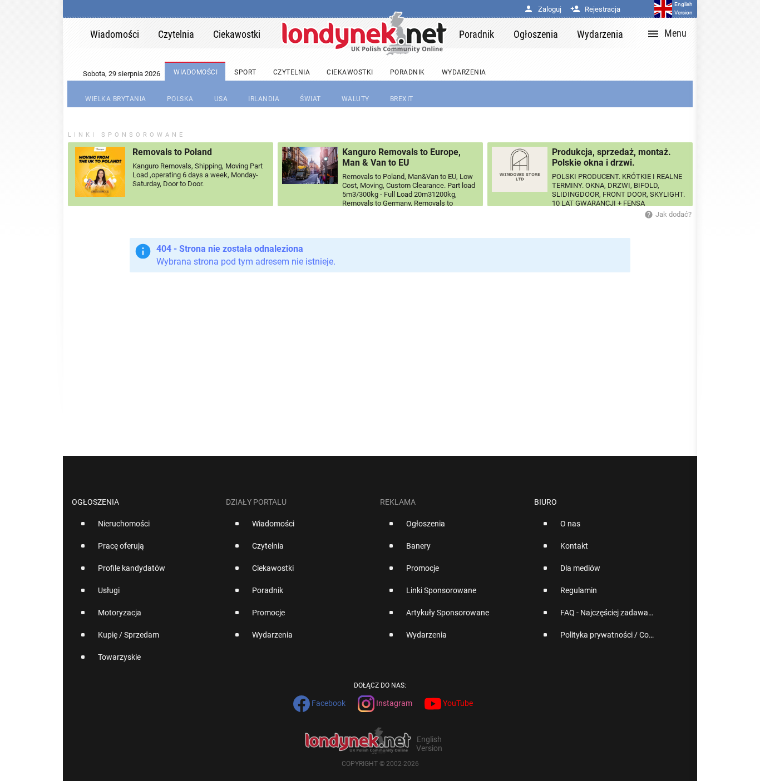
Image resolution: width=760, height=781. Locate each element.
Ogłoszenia (95, 502)
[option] (144, 528)
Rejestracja (595, 9)
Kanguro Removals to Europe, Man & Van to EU (401, 157)
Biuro (545, 502)
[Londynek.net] (364, 33)
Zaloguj (542, 9)
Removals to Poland (172, 152)
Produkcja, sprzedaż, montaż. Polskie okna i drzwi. (611, 157)
